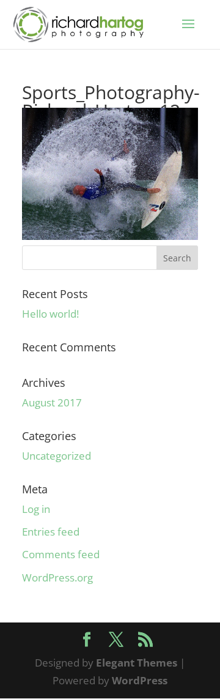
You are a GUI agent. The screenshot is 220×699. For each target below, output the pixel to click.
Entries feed (50, 532)
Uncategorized (56, 456)
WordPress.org (57, 577)
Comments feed (61, 554)
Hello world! (50, 314)
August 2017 (52, 402)
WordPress (139, 680)
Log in (36, 509)
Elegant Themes (136, 663)
